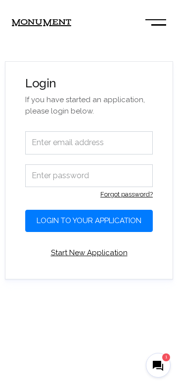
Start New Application (89, 252)
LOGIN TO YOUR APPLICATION (89, 220)
